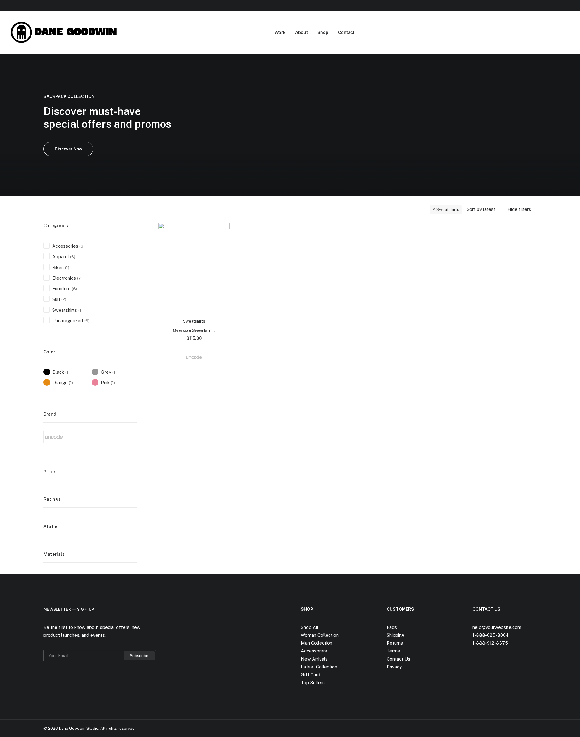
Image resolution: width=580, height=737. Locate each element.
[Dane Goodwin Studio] (65, 32)
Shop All (309, 627)
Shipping (395, 635)
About (301, 32)
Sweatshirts (447, 209)
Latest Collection (319, 666)
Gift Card (310, 674)
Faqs (392, 627)
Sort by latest (481, 209)
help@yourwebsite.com (496, 627)
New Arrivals (314, 658)
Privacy (394, 666)
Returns (395, 642)
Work (280, 32)
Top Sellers (313, 682)
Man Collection (316, 642)
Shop (322, 32)
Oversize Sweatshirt (194, 330)
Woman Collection (320, 635)
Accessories (314, 650)
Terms (393, 650)
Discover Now (68, 148)
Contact (346, 32)
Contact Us (398, 658)
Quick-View (222, 230)
